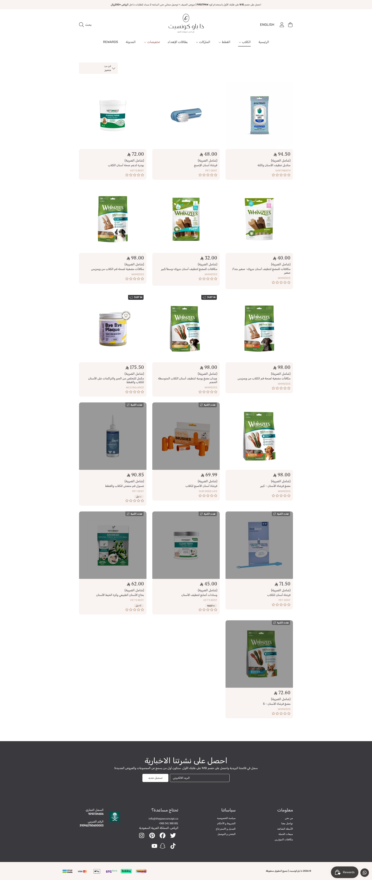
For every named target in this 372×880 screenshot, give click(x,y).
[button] (86, 25)
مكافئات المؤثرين (284, 839)
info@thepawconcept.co (163, 818)
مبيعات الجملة (285, 834)
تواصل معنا (287, 823)
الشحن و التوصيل (226, 834)
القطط (225, 42)
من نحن (289, 818)
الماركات (204, 42)
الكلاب (246, 42)
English (267, 25)
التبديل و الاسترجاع (226, 828)
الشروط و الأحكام (226, 823)
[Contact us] (364, 872)
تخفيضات (153, 42)
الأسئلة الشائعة (285, 828)
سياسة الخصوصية (226, 818)
